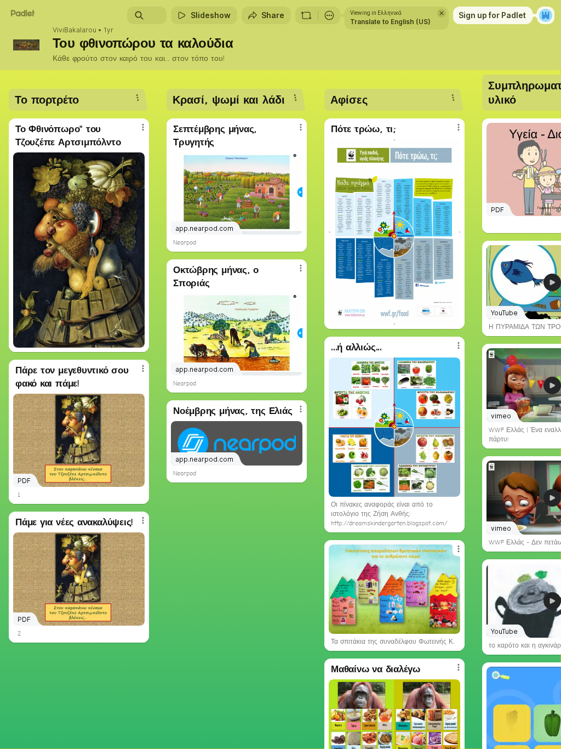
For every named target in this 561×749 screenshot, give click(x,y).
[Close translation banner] (441, 13)
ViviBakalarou (74, 30)
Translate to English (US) (390, 22)
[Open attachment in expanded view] (79, 250)
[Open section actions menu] (137, 97)
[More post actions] (136, 131)
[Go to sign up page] (545, 15)
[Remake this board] (306, 15)
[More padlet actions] (329, 15)
